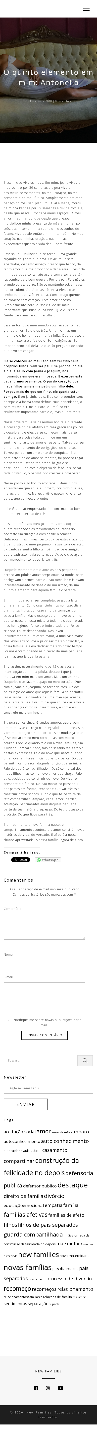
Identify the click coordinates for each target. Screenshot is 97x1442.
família (71, 1205)
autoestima (32, 1150)
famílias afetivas (26, 1214)
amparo (80, 1131)
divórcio (54, 1196)
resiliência (79, 1297)
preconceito (37, 1279)
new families (38, 1254)
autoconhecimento (22, 1141)
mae (61, 1243)
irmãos (68, 1235)
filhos (10, 1224)
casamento (54, 1150)
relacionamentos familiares (23, 1297)
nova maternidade (75, 1255)
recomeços (44, 1289)
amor (44, 1131)
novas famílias (28, 1267)
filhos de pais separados (48, 1224)
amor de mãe (60, 1132)
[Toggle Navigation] (85, 9)
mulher (75, 1243)
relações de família (57, 1297)
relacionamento (75, 1289)
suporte (54, 1304)
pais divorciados (65, 1268)
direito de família (23, 1195)
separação (38, 1303)
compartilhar (19, 1160)
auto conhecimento (65, 1140)
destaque (72, 1184)
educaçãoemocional (24, 1205)
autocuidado (13, 1151)
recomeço (17, 1288)
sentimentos (15, 1303)
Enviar (25, 1104)
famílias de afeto (66, 1215)
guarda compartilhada (33, 1234)
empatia (53, 1205)
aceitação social (20, 1132)
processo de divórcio (69, 1278)
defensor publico (40, 1186)
